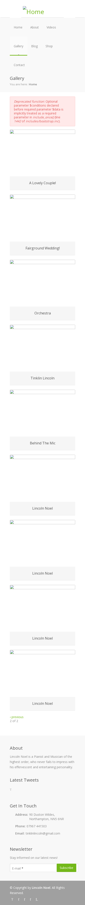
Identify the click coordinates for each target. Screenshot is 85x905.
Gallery (18, 46)
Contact (19, 65)
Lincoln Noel (41, 888)
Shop (49, 46)
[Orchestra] (42, 283)
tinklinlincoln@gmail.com (43, 833)
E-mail (17, 868)
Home (18, 27)
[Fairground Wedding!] (42, 218)
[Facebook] (19, 899)
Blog (34, 46)
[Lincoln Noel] (42, 478)
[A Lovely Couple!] (42, 153)
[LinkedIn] (36, 899)
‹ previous (17, 717)
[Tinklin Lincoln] (42, 348)
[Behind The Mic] (42, 413)
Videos (51, 27)
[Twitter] (13, 899)
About (34, 27)
